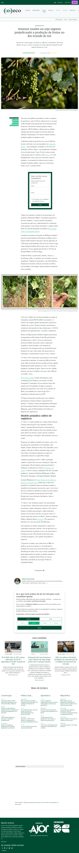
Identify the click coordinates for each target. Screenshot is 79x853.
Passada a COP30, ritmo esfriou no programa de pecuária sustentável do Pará (29, 720)
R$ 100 (56, 623)
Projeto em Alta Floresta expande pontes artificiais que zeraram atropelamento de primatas (9, 710)
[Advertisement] (69, 357)
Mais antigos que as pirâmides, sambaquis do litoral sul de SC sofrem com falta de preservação (68, 703)
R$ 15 (22, 623)
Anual (50, 619)
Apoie (75, 2)
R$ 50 (45, 623)
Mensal (28, 619)
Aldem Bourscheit (28, 53)
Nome (32, 186)
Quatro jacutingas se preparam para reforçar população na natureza (8, 726)
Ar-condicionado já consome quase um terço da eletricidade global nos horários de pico (29, 712)
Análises (65, 10)
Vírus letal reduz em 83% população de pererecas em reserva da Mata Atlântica (9, 702)
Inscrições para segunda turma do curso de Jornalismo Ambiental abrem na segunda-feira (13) (69, 712)
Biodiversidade (59, 19)
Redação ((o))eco (39, 680)
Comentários (39, 570)
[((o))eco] (12, 11)
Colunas (58, 10)
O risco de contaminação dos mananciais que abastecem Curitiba (49, 726)
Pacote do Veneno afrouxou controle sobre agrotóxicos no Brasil (49, 711)
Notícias (28, 10)
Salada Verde (44, 11)
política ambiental (14, 125)
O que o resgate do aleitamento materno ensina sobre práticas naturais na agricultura (49, 703)
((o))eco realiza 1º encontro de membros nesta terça (68, 719)
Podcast (42, 715)
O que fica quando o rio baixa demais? (68, 725)
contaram (40, 519)
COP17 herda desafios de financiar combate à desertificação (8, 718)
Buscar (61, 2)
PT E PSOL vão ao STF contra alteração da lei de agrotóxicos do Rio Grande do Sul (13, 660)
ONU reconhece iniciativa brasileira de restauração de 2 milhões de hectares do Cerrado (65, 660)
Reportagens (36, 10)
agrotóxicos (16, 121)
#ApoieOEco (15, 119)
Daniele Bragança (13, 675)
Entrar (4, 850)
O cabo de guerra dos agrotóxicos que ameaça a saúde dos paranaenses (48, 718)
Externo (3, 699)
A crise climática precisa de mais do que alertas (29, 727)
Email (32, 192)
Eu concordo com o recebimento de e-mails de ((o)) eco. (41, 200)
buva (47, 155)
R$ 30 (33, 623)
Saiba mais (3, 841)
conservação (15, 123)
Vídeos (33, 654)
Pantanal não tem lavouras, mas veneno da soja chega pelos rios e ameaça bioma (39, 659)
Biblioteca (73, 10)
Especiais (50, 10)
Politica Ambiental (73, 19)
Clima (65, 19)
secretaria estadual (28, 378)
